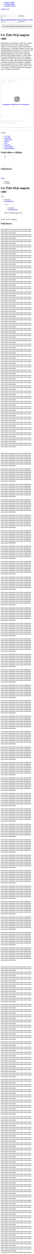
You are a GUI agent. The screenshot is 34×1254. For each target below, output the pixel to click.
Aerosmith (8, 138)
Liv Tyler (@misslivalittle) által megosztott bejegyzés (17, 127)
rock (6, 143)
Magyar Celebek (9, 2)
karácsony (8, 145)
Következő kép (9, 201)
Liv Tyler (7, 136)
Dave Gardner (9, 146)
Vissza (3, 178)
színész (7, 141)
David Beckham (9, 148)
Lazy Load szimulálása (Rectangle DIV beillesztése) (17, 26)
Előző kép (8, 199)
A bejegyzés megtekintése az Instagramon (15, 104)
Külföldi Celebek (10, 4)
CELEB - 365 (5, 9)
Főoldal (7, 181)
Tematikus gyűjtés (10, 6)
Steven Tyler (8, 139)
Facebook (7, 183)
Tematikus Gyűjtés (27, 19)
